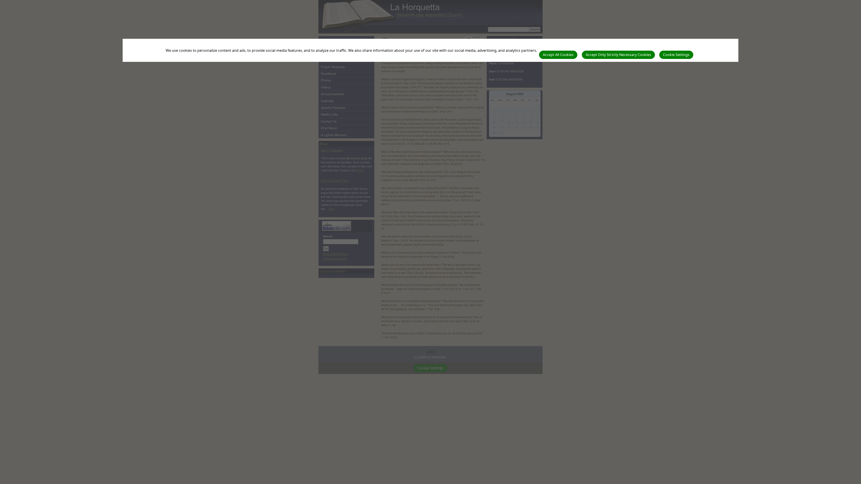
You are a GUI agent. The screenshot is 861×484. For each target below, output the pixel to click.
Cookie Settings (676, 54)
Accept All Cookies (558, 54)
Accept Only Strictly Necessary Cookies (618, 54)
